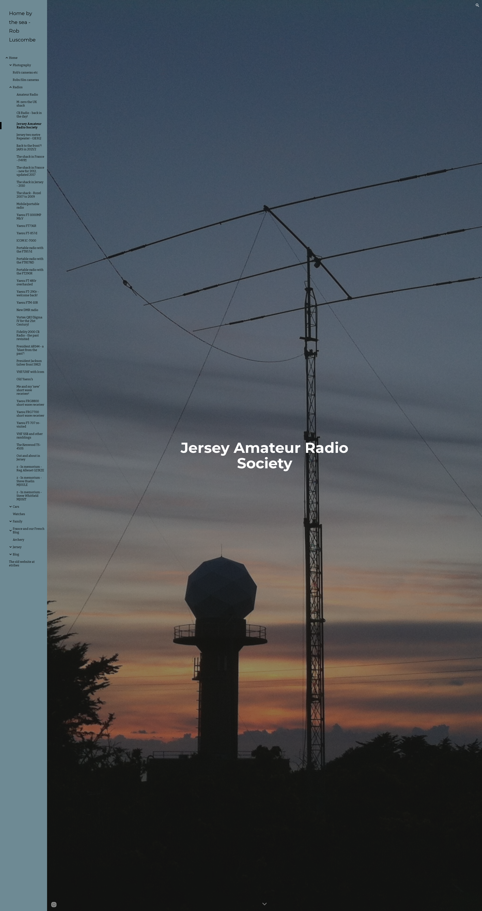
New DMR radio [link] (27, 310)
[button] (477, 5)
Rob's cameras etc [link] (25, 72)
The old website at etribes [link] (22, 563)
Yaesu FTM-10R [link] (27, 302)
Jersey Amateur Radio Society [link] (29, 125)
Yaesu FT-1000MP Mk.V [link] (29, 216)
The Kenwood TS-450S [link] (29, 446)
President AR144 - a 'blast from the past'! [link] (30, 350)
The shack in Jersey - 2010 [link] (30, 183)
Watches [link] (19, 514)
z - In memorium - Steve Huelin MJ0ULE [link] (29, 481)
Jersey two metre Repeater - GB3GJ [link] (29, 136)
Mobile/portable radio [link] (28, 205)
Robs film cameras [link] (26, 80)
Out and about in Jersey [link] (28, 457)
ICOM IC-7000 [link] (26, 240)
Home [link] (13, 58)
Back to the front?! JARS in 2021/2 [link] (29, 147)
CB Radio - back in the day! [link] (29, 114)
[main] (264, 455)
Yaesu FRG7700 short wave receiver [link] (30, 413)
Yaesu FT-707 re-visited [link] (28, 424)
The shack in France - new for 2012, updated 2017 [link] (30, 171)
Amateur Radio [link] (27, 94)
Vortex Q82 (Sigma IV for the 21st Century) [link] (29, 321)
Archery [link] (18, 540)
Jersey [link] (17, 547)
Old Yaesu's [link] (25, 379)
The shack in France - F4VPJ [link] (30, 158)
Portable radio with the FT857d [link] (30, 249)
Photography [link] (22, 65)
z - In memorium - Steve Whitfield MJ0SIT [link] (29, 495)
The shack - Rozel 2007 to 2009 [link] (29, 194)
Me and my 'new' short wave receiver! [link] (28, 390)
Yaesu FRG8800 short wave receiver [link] (30, 402)
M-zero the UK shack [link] (27, 103)
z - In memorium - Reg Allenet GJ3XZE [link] (30, 468)
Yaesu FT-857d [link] (27, 233)
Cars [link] (16, 507)
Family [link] (17, 521)
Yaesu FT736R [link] (26, 226)
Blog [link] (16, 554)
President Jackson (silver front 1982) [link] (29, 362)
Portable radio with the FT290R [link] (30, 271)
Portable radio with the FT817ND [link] (30, 260)
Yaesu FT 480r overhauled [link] (26, 282)
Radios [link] (18, 87)
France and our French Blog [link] (28, 530)
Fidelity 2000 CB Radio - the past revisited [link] (28, 335)
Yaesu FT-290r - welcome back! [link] (28, 293)
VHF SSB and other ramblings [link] (30, 435)
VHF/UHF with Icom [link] (30, 372)
